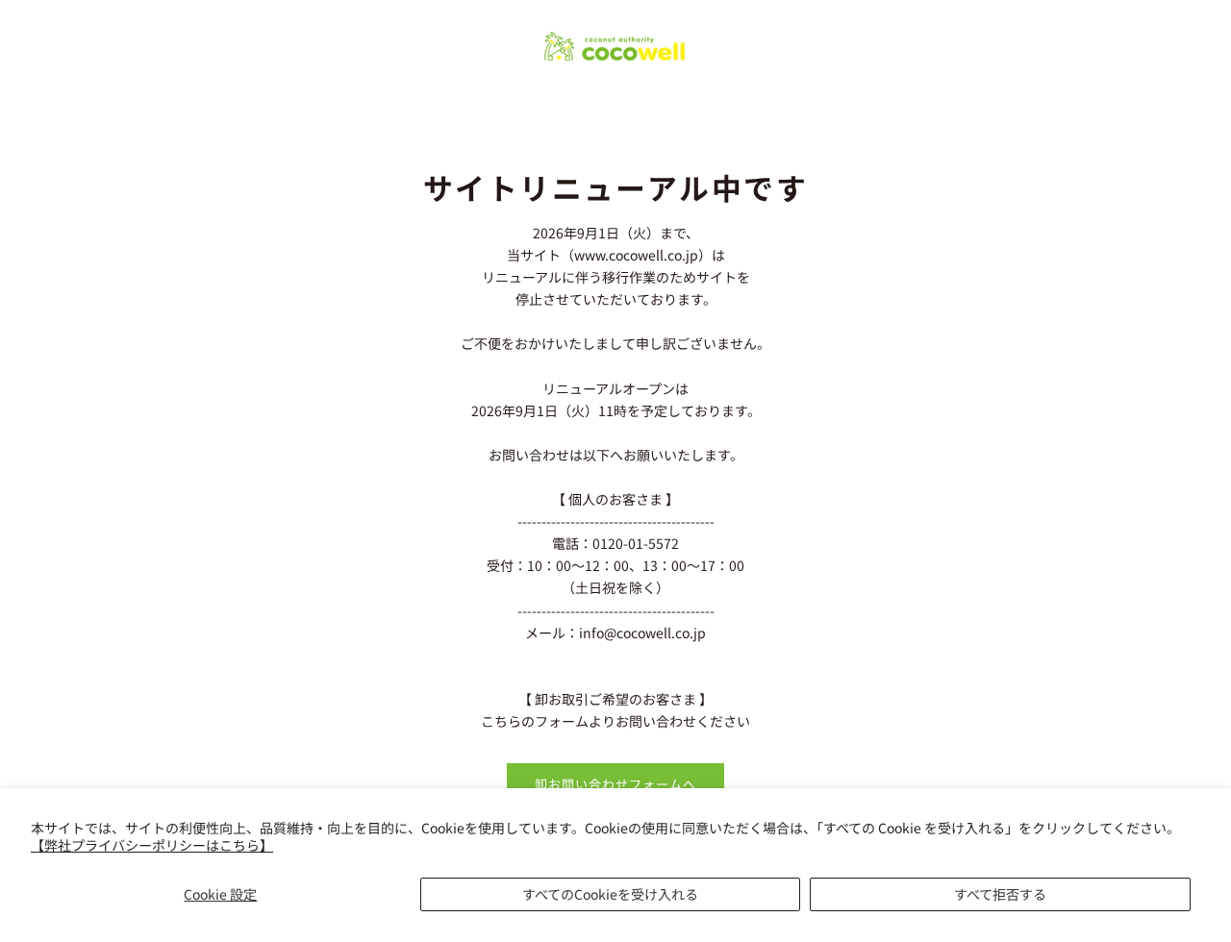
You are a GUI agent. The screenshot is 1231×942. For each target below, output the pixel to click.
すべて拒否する (1000, 894)
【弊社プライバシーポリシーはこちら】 (152, 845)
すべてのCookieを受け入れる (610, 894)
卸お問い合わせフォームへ (615, 784)
